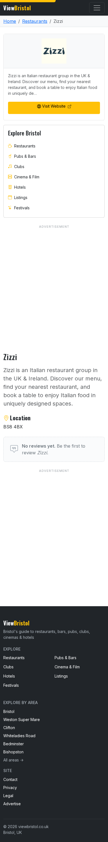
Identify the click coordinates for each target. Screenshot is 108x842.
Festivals (22, 207)
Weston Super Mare (21, 719)
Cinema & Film (26, 176)
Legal (8, 795)
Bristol (8, 711)
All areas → (13, 760)
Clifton (9, 727)
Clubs (19, 166)
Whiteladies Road (19, 735)
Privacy (10, 787)
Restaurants (34, 21)
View (17, 8)
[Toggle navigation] (97, 7)
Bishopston (13, 751)
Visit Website (54, 106)
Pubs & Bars (25, 156)
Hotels (20, 187)
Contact (10, 779)
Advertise (12, 803)
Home (9, 21)
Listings (20, 197)
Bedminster (13, 743)
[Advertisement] (54, 526)
